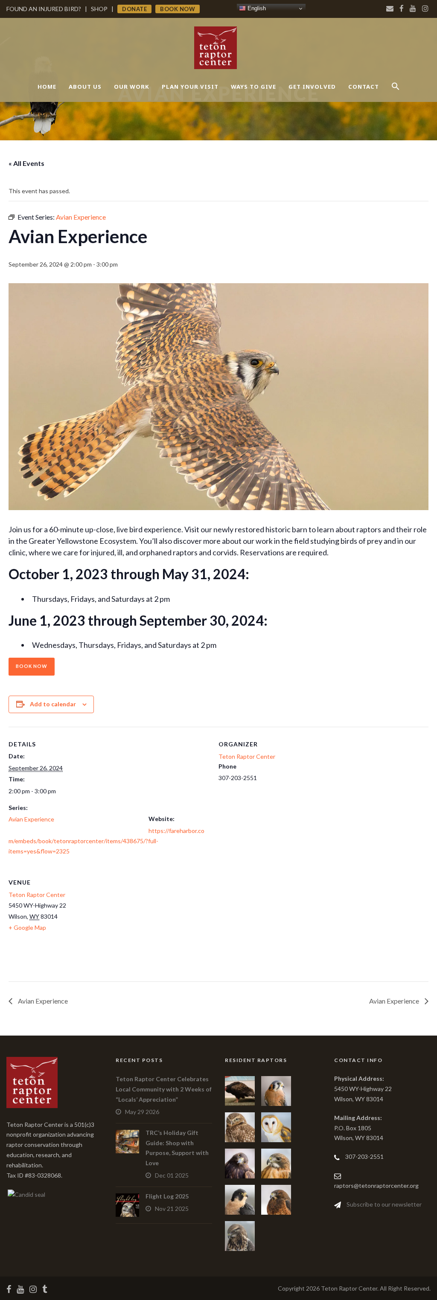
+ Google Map (27, 927)
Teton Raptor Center (246, 756)
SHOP (99, 8)
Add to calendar (53, 704)
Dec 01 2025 (172, 1175)
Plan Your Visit (190, 86)
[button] (395, 93)
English (256, 8)
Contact (363, 86)
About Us (85, 86)
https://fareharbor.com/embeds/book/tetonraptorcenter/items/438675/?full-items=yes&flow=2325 (106, 841)
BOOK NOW (177, 9)
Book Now (31, 666)
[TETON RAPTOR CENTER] (25, 1193)
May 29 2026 (142, 1111)
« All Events (26, 163)
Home (47, 86)
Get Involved (312, 86)
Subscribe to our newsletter (384, 1204)
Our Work (131, 86)
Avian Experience (31, 819)
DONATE (134, 9)
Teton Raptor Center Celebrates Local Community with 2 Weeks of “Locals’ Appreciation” (164, 1089)
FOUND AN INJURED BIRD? (43, 8)
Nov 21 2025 (172, 1208)
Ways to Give (253, 86)
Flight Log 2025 (167, 1196)
